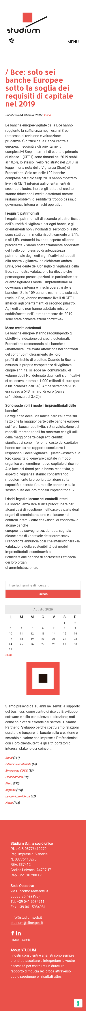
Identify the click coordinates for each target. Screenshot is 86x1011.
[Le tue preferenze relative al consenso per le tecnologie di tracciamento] (78, 1003)
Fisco (47, 115)
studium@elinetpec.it (27, 923)
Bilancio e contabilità (18, 764)
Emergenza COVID (16, 770)
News (9, 802)
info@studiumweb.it (26, 917)
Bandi (8, 757)
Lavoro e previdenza (17, 796)
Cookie (26, 939)
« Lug (8, 655)
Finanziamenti (14, 777)
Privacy (15, 939)
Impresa (10, 790)
